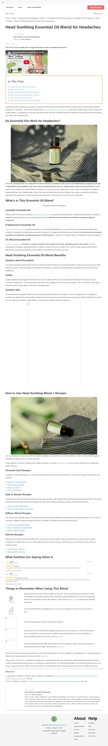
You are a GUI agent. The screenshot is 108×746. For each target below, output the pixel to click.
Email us (63, 725)
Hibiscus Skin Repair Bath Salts (20, 509)
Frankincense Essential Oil (15, 229)
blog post (59, 636)
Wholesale (76, 733)
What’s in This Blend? (17, 89)
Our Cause (76, 729)
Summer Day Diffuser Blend (18, 525)
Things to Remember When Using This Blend (25, 100)
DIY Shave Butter (14, 490)
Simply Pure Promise (34, 7)
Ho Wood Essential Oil (13, 244)
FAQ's (89, 726)
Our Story (76, 723)
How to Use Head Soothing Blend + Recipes (25, 95)
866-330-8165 (53, 725)
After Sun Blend (13, 487)
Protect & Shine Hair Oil (17, 482)
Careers (76, 739)
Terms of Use (91, 736)
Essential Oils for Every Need (59, 18)
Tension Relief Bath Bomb (17, 506)
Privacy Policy (92, 733)
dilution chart (72, 599)
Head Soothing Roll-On (16, 552)
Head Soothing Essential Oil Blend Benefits (24, 92)
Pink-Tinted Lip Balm (15, 485)
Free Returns (91, 723)
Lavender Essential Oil (42, 214)
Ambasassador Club (79, 736)
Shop (20, 7)
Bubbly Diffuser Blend (16, 530)
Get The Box (95, 7)
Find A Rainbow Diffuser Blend (19, 527)
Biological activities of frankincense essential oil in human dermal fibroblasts (54, 681)
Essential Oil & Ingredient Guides (31, 18)
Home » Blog (10, 18)
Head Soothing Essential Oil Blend (56, 110)
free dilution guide (63, 463)
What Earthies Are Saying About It (21, 98)
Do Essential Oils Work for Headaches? (23, 87)
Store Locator (91, 729)
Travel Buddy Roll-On (16, 549)
